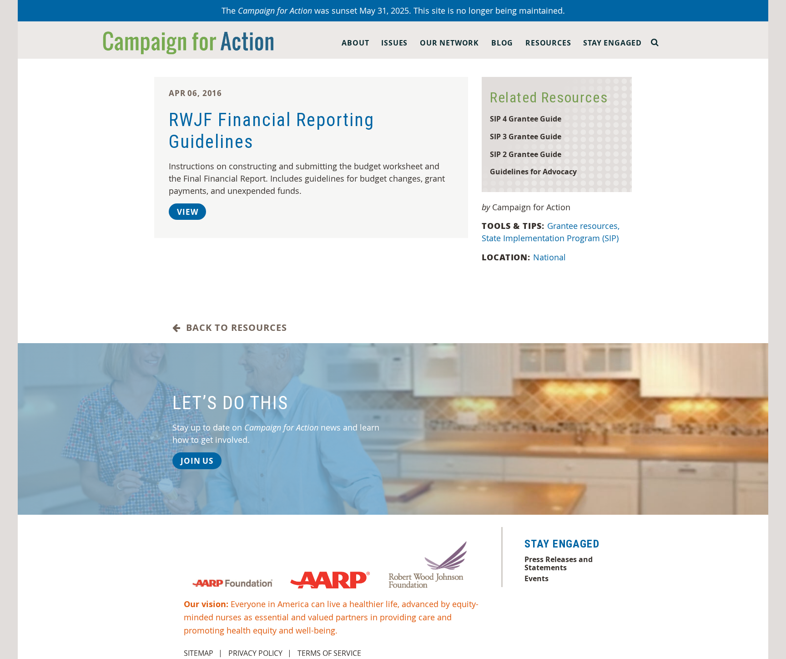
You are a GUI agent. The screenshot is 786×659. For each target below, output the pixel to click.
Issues (394, 43)
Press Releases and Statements (558, 563)
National (549, 257)
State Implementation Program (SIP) (550, 238)
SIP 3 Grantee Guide (525, 136)
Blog (502, 43)
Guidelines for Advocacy (533, 171)
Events (536, 578)
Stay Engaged (612, 43)
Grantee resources (583, 225)
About (355, 43)
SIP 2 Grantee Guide (525, 154)
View (187, 212)
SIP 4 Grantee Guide (525, 118)
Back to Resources (234, 327)
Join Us (197, 461)
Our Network (449, 43)
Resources (548, 43)
